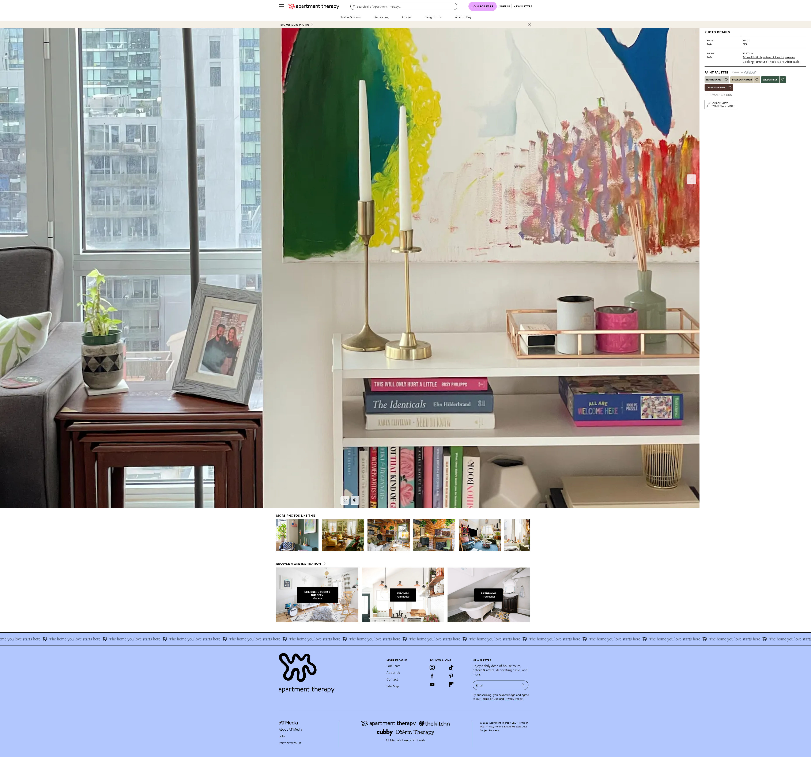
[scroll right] (526, 535)
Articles (406, 17)
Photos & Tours (350, 17)
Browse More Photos (294, 24)
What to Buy (462, 17)
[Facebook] (432, 675)
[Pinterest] (451, 675)
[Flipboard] (451, 684)
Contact (392, 679)
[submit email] (522, 685)
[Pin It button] (355, 500)
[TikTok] (451, 667)
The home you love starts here (67, 638)
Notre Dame (713, 79)
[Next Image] (691, 179)
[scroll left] (279, 535)
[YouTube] (432, 684)
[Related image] (297, 535)
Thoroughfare (715, 87)
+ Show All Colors (718, 95)
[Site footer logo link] (330, 671)
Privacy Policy (514, 698)
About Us (393, 672)
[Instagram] (432, 667)
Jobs (282, 736)
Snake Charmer (742, 79)
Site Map (392, 686)
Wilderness (770, 79)
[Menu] (281, 6)
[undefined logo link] (313, 6)
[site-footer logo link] (288, 723)
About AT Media (290, 729)
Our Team (393, 665)
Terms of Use (489, 698)
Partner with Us (290, 742)
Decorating (381, 17)
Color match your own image (723, 104)
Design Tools (433, 17)
